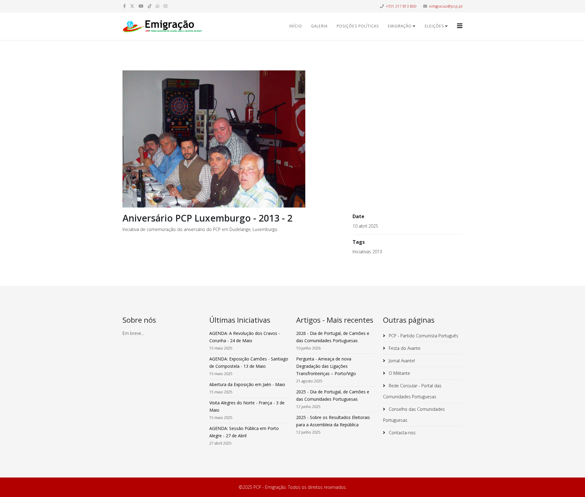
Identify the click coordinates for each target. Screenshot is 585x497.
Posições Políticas (358, 26)
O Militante (399, 373)
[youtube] (141, 6)
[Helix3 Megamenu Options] (460, 25)
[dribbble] (149, 6)
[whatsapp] (157, 6)
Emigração (400, 26)
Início (295, 26)
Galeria (319, 26)
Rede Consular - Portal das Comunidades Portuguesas (412, 391)
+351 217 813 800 (401, 6)
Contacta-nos (402, 432)
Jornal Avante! (401, 361)
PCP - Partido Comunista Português (423, 336)
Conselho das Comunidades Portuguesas (414, 414)
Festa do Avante (404, 348)
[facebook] (124, 6)
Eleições (434, 26)
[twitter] (132, 6)
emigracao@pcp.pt (446, 6)
